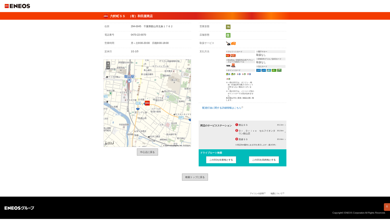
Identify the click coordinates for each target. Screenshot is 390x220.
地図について (276, 193)
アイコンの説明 (257, 193)
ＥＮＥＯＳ (17, 6)
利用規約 (187, 146)
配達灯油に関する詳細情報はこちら (221, 107)
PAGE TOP (387, 207)
